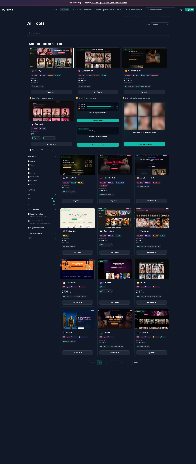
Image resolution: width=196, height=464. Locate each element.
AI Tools (65, 10)
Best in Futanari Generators (88, 98)
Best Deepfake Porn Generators (108, 10)
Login (181, 10)
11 (129, 363)
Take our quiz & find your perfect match (109, 3)
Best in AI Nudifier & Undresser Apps (137, 98)
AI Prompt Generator (134, 10)
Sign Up (190, 10)
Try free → (51, 92)
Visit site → (51, 144)
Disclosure (165, 16)
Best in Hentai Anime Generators (43, 150)
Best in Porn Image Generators (42, 98)
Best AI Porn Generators (82, 10)
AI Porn (54, 10)
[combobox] (160, 9)
